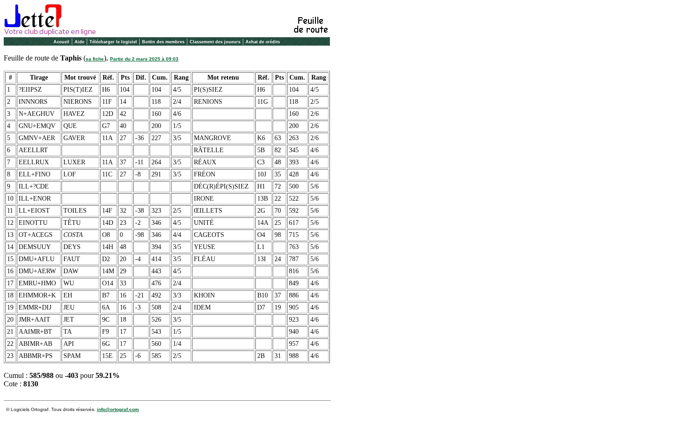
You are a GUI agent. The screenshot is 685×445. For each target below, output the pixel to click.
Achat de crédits (263, 42)
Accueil (61, 42)
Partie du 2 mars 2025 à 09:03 (144, 58)
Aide (79, 42)
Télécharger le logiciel (113, 42)
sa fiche (95, 58)
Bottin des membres (163, 42)
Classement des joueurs (215, 42)
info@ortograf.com (118, 409)
